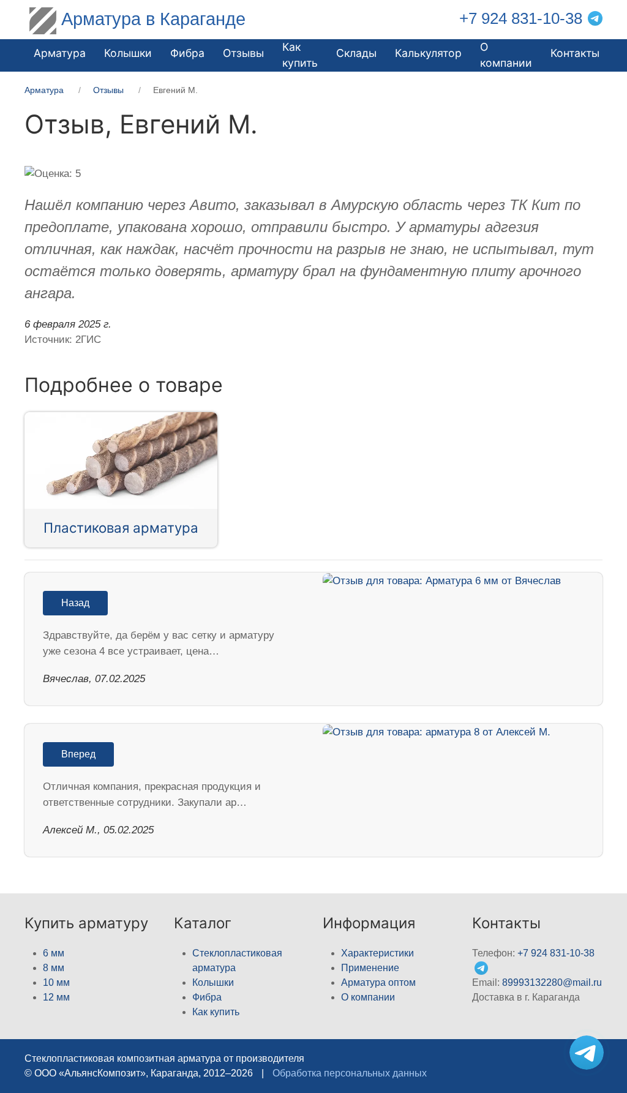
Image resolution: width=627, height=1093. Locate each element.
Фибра (187, 53)
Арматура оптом (378, 982)
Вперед (78, 754)
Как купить (215, 1012)
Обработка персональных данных (349, 1073)
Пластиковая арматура (120, 527)
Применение (370, 968)
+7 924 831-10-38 (520, 18)
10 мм (56, 982)
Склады (356, 53)
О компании (506, 54)
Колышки (213, 982)
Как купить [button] (300, 54)
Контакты (574, 53)
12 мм (56, 997)
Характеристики (377, 953)
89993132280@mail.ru (552, 982)
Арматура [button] (60, 53)
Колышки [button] (128, 53)
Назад (75, 603)
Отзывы (243, 53)
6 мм (53, 953)
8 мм (53, 968)
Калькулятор (428, 53)
